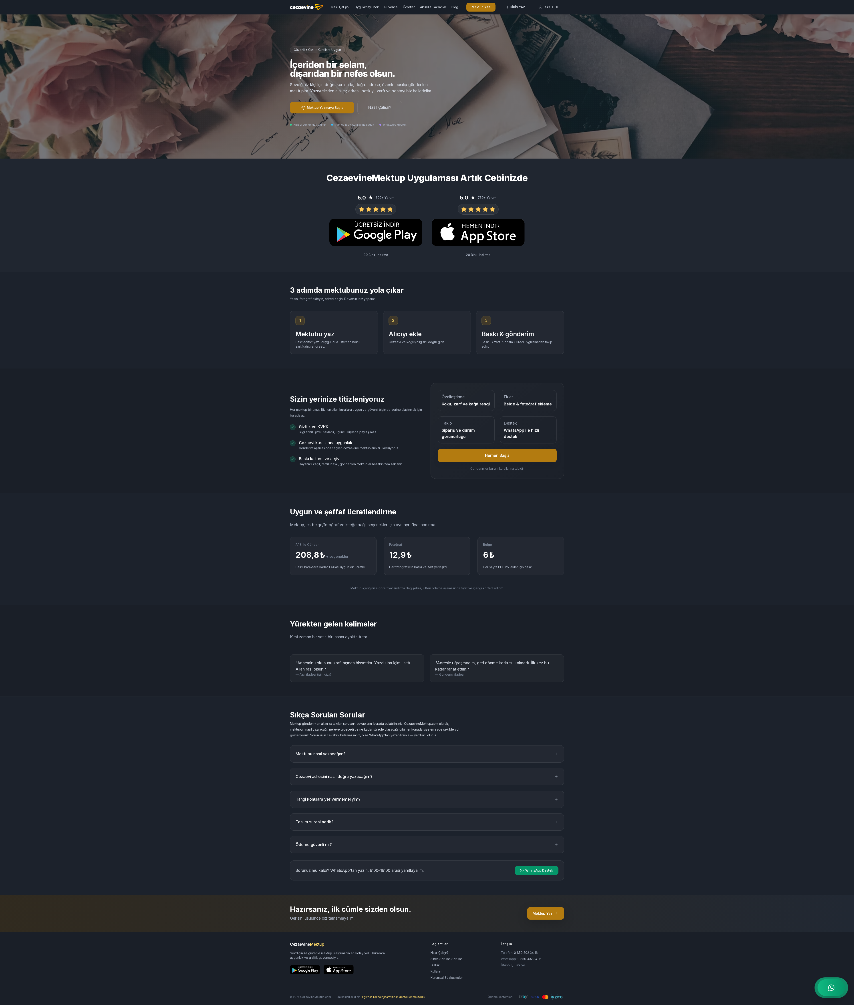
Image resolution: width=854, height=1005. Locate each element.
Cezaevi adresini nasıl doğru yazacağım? (334, 776)
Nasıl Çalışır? (340, 7)
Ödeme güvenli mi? (314, 844)
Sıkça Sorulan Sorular (446, 959)
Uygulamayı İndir (367, 7)
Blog (454, 7)
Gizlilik (435, 965)
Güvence (391, 7)
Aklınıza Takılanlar (433, 7)
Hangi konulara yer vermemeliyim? (328, 799)
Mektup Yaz (481, 7)
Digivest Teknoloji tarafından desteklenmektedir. (393, 997)
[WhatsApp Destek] (831, 987)
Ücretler (409, 7)
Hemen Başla (497, 455)
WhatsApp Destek (539, 870)
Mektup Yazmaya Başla (325, 107)
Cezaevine (307, 944)
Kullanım (436, 971)
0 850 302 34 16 (526, 953)
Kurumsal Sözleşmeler (447, 977)
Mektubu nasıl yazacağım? (321, 753)
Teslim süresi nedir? (315, 822)
